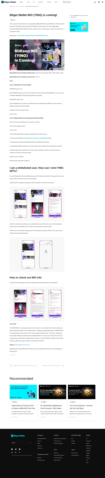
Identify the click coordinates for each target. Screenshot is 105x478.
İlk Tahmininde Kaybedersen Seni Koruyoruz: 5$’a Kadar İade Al (51, 407)
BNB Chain (88, 445)
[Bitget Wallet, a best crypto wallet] (10, 2)
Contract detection (58, 457)
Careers (39, 441)
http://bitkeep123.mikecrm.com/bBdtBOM (36, 138)
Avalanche (88, 441)
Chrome (73, 443)
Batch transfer (57, 460)
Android (73, 441)
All (86, 438)
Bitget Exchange (66, 2)
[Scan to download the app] (95, 2)
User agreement (75, 455)
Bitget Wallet (12, 6)
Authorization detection (59, 455)
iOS (72, 438)
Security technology (58, 443)
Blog (17, 6)
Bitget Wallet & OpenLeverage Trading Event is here (25, 365)
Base (87, 462)
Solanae (88, 457)
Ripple (87, 455)
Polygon (88, 453)
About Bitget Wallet (41, 438)
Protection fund (57, 441)
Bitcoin (87, 443)
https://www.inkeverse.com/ (22, 344)
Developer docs (40, 460)
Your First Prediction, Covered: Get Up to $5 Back (81, 407)
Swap (28, 2)
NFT (34, 2)
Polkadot (88, 450)
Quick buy (56, 452)
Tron (87, 460)
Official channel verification (60, 438)
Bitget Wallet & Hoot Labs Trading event (51, 365)
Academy (49, 2)
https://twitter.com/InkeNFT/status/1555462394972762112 (33, 35)
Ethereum (88, 448)
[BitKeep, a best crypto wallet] (21, 436)
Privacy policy (74, 452)
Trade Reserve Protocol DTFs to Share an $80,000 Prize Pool (23, 407)
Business (39, 457)
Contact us (39, 448)
